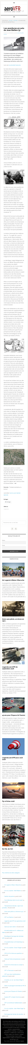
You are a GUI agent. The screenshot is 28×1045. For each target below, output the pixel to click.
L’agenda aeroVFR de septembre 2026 (10, 668)
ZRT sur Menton (8, 917)
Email (3, 545)
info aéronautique (20, 1025)
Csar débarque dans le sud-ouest (13, 900)
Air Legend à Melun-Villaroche (13, 580)
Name (3, 540)
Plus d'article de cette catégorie (11, 872)
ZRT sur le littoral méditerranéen (13, 1002)
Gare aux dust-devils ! (10, 926)
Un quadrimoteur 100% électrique (13, 942)
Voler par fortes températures (12, 959)
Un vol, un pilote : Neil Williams (12, 890)
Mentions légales (20, 1041)
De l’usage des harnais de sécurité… (13, 1014)
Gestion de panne (9, 896)
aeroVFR (14, 9)
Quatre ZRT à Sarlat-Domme (12, 997)
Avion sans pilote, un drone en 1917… (14, 911)
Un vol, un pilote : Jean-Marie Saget (14, 1008)
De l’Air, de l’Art (7, 849)
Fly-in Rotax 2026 (8, 801)
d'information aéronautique (11, 1021)
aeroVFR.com (21, 1021)
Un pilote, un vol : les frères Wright (13, 980)
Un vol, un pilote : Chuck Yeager (13, 947)
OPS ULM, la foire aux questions (13, 953)
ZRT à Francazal (8, 970)
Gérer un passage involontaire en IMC (14, 985)
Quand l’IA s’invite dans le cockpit (13, 964)
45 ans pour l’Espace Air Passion (13, 715)
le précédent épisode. (15, 65)
